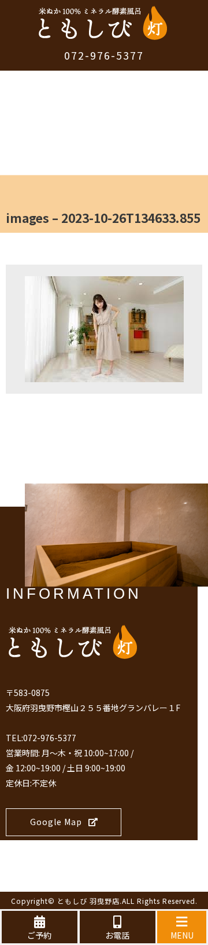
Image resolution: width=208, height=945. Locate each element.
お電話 (117, 935)
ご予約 (39, 935)
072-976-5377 (104, 55)
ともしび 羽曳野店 (88, 901)
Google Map (56, 821)
